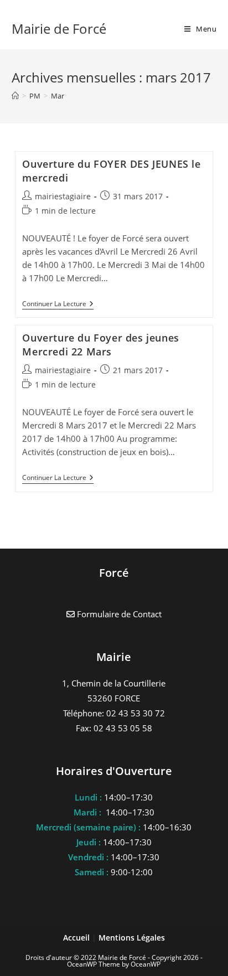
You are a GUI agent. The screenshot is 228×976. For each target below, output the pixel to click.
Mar (57, 96)
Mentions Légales (132, 937)
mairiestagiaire (63, 196)
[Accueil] (15, 96)
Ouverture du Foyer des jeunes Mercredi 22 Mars (100, 344)
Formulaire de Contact (118, 613)
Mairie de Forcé (59, 28)
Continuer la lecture (58, 304)
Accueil (77, 937)
